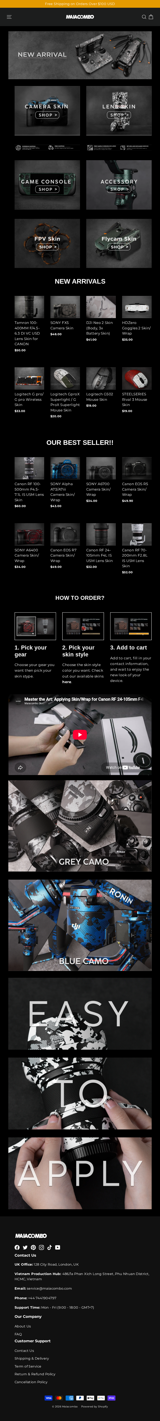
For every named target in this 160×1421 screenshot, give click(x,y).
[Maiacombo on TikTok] (49, 1247)
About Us (23, 1326)
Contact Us (24, 1351)
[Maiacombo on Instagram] (41, 1247)
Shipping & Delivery (32, 1358)
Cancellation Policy (31, 1382)
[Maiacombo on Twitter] (25, 1247)
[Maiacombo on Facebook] (17, 1247)
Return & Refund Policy (35, 1374)
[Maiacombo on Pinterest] (33, 1247)
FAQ (18, 1334)
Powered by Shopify (94, 1406)
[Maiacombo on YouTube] (57, 1247)
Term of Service (28, 1366)
